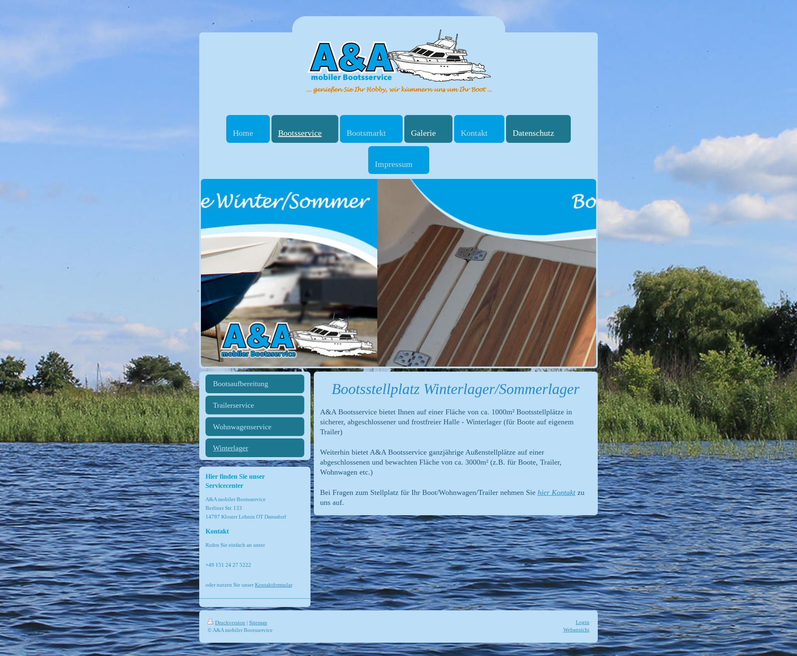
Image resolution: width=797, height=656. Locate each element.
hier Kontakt (556, 492)
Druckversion (230, 622)
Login (582, 622)
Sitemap (258, 622)
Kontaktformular (273, 585)
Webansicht (576, 630)
